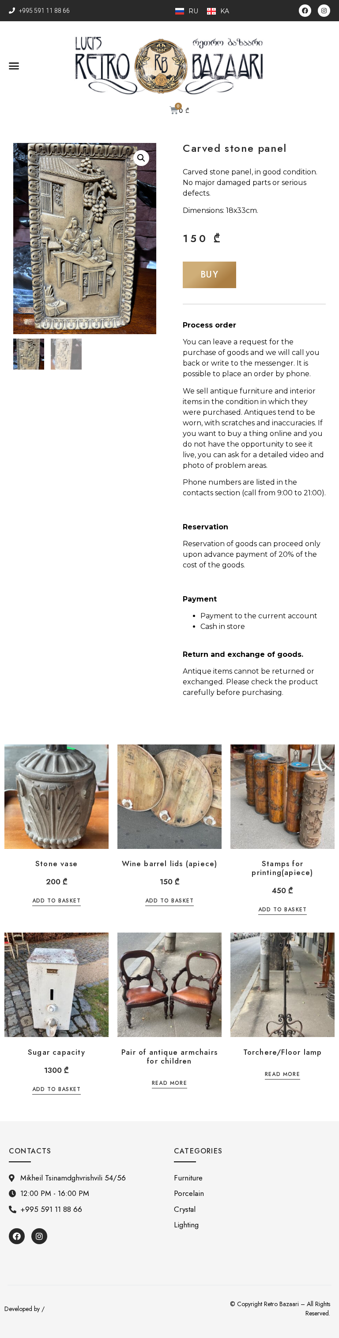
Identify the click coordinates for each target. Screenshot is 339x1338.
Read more (169, 1083)
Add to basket (56, 901)
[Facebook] (305, 10)
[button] (14, 66)
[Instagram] (324, 10)
